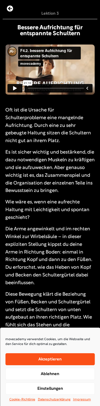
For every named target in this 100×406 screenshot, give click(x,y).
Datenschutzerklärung (54, 399)
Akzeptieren (50, 359)
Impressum (82, 399)
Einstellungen (50, 389)
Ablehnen (50, 374)
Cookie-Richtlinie (22, 399)
